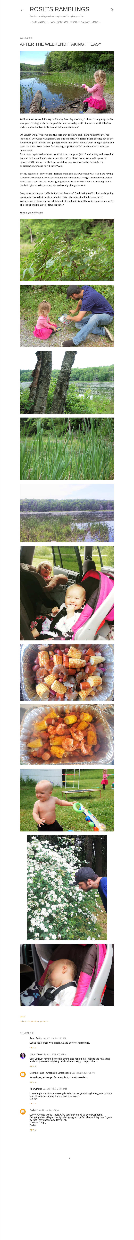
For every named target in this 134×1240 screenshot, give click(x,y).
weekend (44, 1021)
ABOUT (43, 22)
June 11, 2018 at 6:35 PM (55, 1054)
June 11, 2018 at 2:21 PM (54, 1038)
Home (34, 22)
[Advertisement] (67, 1209)
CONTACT (62, 22)
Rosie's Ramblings (59, 9)
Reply (33, 1047)
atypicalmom (36, 1054)
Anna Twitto (36, 1038)
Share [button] (22, 1016)
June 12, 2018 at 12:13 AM (55, 1089)
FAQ (52, 22)
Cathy (33, 1110)
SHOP (73, 22)
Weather (35, 1021)
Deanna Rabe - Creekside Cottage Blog (50, 1073)
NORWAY (84, 22)
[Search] (112, 9)
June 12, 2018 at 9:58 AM (48, 1110)
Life (28, 1021)
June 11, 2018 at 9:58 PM (83, 1073)
